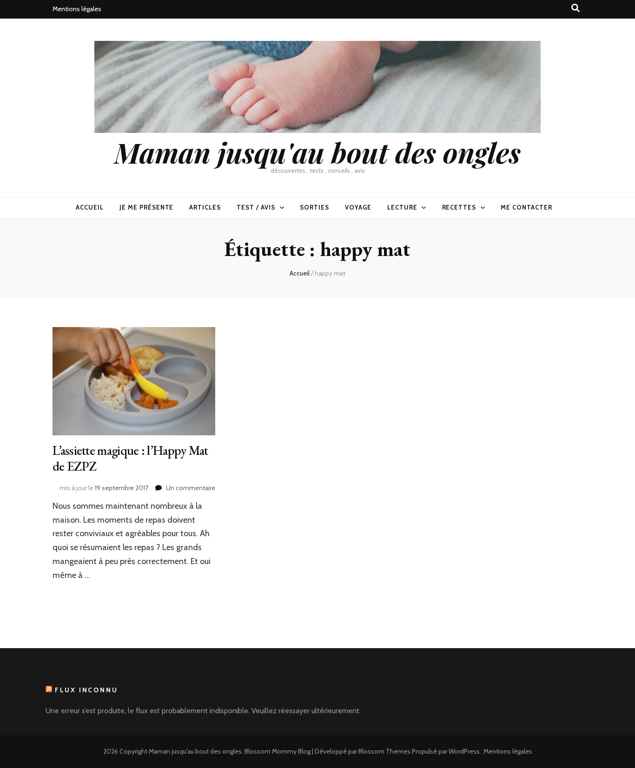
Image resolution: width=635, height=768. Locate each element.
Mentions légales (77, 9)
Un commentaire (190, 488)
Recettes (459, 207)
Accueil (90, 207)
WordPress (464, 751)
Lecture (402, 207)
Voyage (358, 207)
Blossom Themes (384, 751)
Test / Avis (256, 207)
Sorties (314, 207)
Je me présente (146, 207)
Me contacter (526, 207)
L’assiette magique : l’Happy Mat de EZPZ (130, 458)
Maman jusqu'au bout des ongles (317, 152)
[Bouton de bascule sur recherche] (575, 8)
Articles (205, 207)
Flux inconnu (86, 690)
